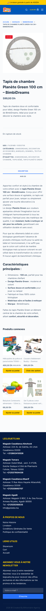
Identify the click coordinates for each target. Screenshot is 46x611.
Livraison (7, 525)
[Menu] (42, 10)
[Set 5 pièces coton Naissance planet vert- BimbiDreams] (33, 387)
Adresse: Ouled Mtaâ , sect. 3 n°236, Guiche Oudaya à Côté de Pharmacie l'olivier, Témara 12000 (20, 466)
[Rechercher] (26, 10)
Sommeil (29, 151)
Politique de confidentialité (15, 532)
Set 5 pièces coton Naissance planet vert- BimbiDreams (33, 403)
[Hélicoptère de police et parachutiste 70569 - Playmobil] (12, 345)
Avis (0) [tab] (23, 176)
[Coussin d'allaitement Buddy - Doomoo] (33, 345)
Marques (20, 151)
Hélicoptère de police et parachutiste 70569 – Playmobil (12, 361)
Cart (5, 549)
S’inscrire (23, 596)
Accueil (6, 553)
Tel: (13, 472)
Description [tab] (23, 171)
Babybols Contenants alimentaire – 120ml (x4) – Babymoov (12, 403)
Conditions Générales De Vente (17, 528)
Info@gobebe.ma (11, 508)
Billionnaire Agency (31, 608)
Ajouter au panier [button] (13, 371)
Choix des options (33, 371)
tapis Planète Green (32, 160)
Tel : (13, 453)
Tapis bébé (17, 160)
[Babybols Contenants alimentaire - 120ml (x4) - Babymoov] (12, 387)
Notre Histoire (9, 522)
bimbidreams (21, 157)
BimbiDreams (22, 149)
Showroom (8, 546)
